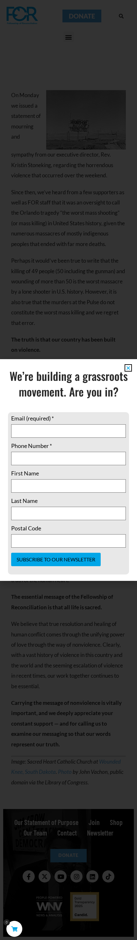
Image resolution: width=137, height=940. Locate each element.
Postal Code (26, 528)
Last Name (24, 501)
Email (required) (32, 418)
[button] (128, 368)
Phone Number (31, 446)
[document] (68, 470)
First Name (25, 473)
